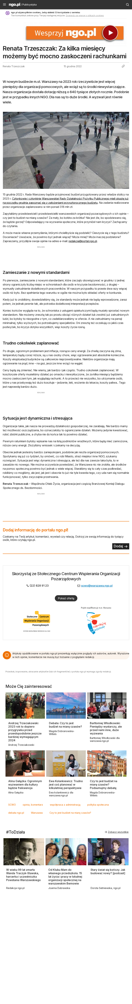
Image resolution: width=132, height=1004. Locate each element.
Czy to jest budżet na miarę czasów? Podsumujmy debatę (103, 784)
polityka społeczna (98, 804)
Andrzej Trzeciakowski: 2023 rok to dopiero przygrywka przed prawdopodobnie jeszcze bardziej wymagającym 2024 (25, 731)
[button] (4, 4)
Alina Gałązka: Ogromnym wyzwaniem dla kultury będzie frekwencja (25, 784)
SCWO (12, 804)
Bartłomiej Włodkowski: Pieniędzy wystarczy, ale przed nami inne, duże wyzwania (106, 728)
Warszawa (37, 812)
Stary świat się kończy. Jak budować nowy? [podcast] (108, 871)
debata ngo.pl (16, 812)
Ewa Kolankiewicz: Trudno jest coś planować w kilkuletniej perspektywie (66, 784)
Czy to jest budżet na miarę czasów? (70, 812)
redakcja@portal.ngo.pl (83, 241)
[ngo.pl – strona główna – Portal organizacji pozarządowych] (14, 5)
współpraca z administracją (65, 804)
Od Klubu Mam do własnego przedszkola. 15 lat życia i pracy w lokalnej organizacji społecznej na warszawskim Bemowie (65, 876)
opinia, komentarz (33, 804)
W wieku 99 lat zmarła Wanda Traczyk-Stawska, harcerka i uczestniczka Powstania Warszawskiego (23, 875)
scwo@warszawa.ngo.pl (97, 585)
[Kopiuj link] (123, 66)
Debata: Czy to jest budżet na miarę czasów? (65, 724)
